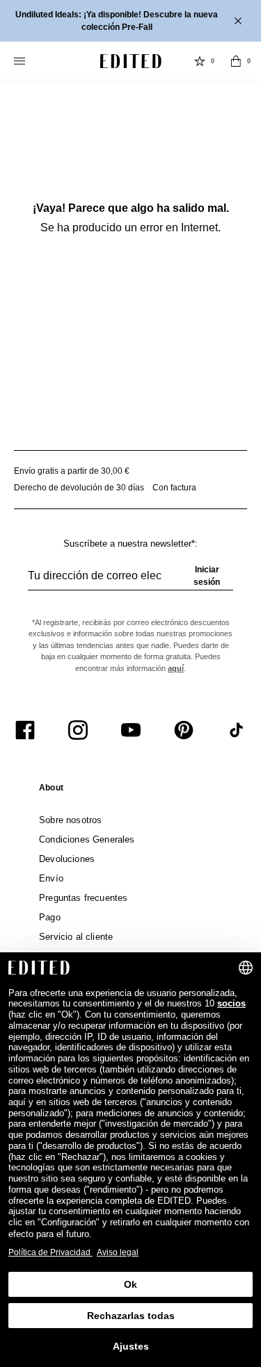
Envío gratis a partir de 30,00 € (71, 471)
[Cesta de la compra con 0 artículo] (236, 61)
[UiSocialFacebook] (25, 730)
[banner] (130, 21)
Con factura (174, 487)
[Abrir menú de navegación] (21, 61)
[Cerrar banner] (239, 21)
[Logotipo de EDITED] (130, 61)
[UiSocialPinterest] (183, 730)
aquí (176, 668)
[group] (130, 581)
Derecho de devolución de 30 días (79, 487)
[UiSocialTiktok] (236, 730)
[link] (51, 790)
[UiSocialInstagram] (78, 730)
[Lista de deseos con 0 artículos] (200, 61)
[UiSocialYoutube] (131, 730)
